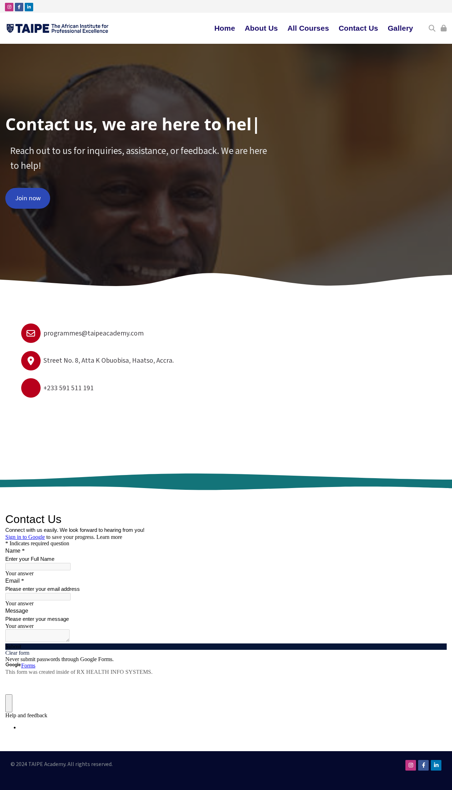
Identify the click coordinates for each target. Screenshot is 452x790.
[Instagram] (9, 7)
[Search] (432, 28)
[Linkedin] (29, 7)
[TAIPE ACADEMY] (57, 28)
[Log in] (444, 28)
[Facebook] (19, 7)
